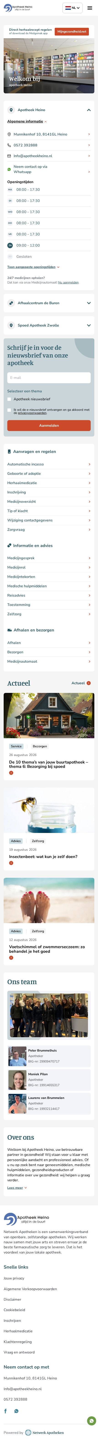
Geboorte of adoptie (24, 473)
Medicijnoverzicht (21, 501)
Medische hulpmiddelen (27, 586)
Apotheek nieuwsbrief (32, 399)
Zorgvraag (16, 529)
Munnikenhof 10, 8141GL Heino (40, 134)
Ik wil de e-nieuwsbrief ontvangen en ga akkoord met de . (52, 411)
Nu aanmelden (68, 282)
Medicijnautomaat (22, 661)
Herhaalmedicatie (22, 482)
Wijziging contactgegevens (30, 520)
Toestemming (18, 604)
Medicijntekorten (21, 576)
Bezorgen (15, 652)
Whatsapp (22, 171)
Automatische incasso (25, 464)
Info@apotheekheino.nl (33, 155)
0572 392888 (25, 145)
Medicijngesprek (20, 558)
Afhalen (14, 642)
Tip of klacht (17, 510)
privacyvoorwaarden (32, 413)
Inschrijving (16, 492)
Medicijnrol (16, 567)
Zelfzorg (14, 614)
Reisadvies (16, 595)
